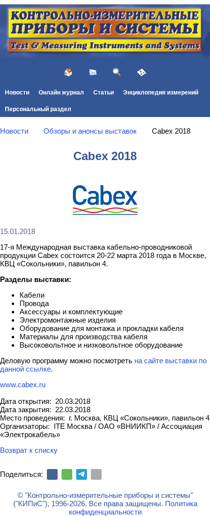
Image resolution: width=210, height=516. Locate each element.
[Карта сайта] (142, 72)
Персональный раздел (38, 109)
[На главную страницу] (68, 72)
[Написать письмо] (93, 72)
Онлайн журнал (61, 92)
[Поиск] (117, 72)
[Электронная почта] (96, 474)
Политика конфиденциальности (133, 507)
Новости (17, 92)
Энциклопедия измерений (160, 92)
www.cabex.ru (22, 384)
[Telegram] (81, 474)
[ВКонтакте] (52, 474)
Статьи (103, 92)
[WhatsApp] (67, 474)
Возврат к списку (29, 450)
